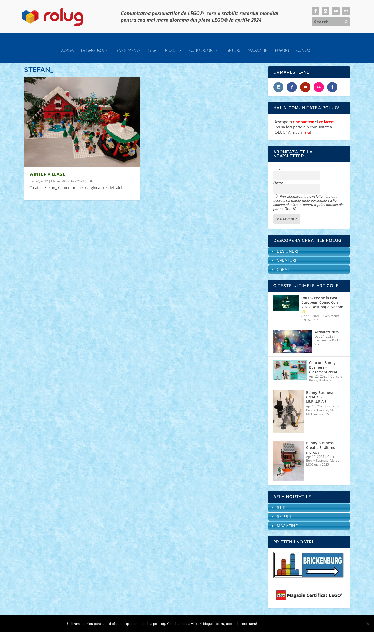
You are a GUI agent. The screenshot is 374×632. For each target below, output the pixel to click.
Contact (304, 51)
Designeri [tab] (287, 251)
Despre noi (92, 51)
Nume (278, 182)
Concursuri (201, 51)
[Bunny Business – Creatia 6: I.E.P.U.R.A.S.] (288, 411)
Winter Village (47, 174)
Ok (265, 624)
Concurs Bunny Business (325, 378)
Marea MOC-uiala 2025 (322, 412)
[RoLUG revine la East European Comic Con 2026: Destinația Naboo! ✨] (286, 303)
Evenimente (129, 51)
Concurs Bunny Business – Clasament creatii (324, 367)
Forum (282, 51)
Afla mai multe (290, 624)
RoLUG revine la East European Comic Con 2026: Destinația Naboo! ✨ (322, 304)
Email (277, 169)
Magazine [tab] (287, 525)
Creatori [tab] (286, 260)
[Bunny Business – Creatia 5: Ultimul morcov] (288, 461)
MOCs (170, 51)
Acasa (67, 51)
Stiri (152, 51)
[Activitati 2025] (292, 341)
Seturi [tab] (284, 516)
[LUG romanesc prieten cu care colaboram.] (309, 576)
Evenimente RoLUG (328, 340)
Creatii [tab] (284, 269)
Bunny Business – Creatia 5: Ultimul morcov (321, 447)
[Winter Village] (82, 122)
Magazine (257, 51)
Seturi (233, 51)
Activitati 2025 (326, 332)
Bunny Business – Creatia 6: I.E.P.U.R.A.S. (321, 397)
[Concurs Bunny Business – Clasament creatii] (289, 370)
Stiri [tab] (282, 507)
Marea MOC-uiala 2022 (67, 181)
